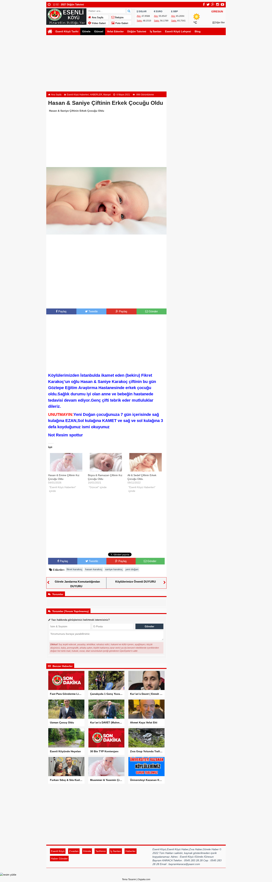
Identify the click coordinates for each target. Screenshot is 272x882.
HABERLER (96, 94)
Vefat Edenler (115, 31)
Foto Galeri (121, 23)
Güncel (98, 31)
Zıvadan (74, 851)
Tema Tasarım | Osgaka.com (136, 879)
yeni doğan (131, 569)
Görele (86, 31)
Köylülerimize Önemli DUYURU (135, 581)
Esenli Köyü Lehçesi (178, 31)
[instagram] (217, 4)
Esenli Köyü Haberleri (78, 94)
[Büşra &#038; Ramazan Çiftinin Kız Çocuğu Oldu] (106, 462)
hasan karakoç (93, 569)
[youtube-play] (222, 4)
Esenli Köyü (58, 851)
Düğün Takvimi (136, 31)
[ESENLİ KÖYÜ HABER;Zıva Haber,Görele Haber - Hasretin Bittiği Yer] (66, 16)
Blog (198, 31)
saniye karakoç (114, 569)
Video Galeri (98, 23)
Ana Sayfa (97, 17)
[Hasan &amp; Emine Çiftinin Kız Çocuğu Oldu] (66, 462)
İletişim (119, 17)
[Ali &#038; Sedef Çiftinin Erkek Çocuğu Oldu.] (145, 462)
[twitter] (208, 4)
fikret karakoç (74, 569)
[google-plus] (212, 4)
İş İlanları (155, 31)
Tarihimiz (100, 851)
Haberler (130, 851)
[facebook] (204, 4)
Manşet (107, 94)
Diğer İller (219, 22)
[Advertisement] (136, 64)
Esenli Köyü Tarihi (67, 31)
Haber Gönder (59, 858)
